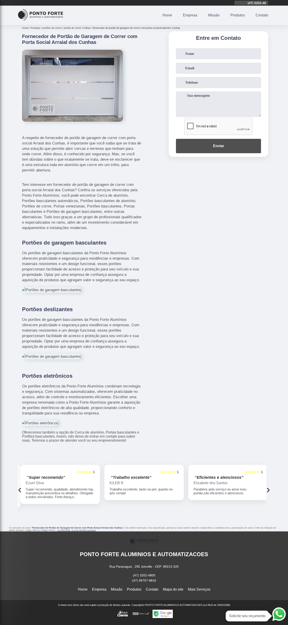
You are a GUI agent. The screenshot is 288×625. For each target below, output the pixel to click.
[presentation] (20, 489)
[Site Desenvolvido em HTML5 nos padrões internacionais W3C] (141, 614)
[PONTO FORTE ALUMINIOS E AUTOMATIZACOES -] (40, 22)
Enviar (218, 146)
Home (167, 15)
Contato (262, 15)
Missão (214, 15)
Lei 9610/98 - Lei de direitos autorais (76, 530)
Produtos (237, 15)
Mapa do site (173, 589)
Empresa (190, 15)
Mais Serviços (199, 589)
